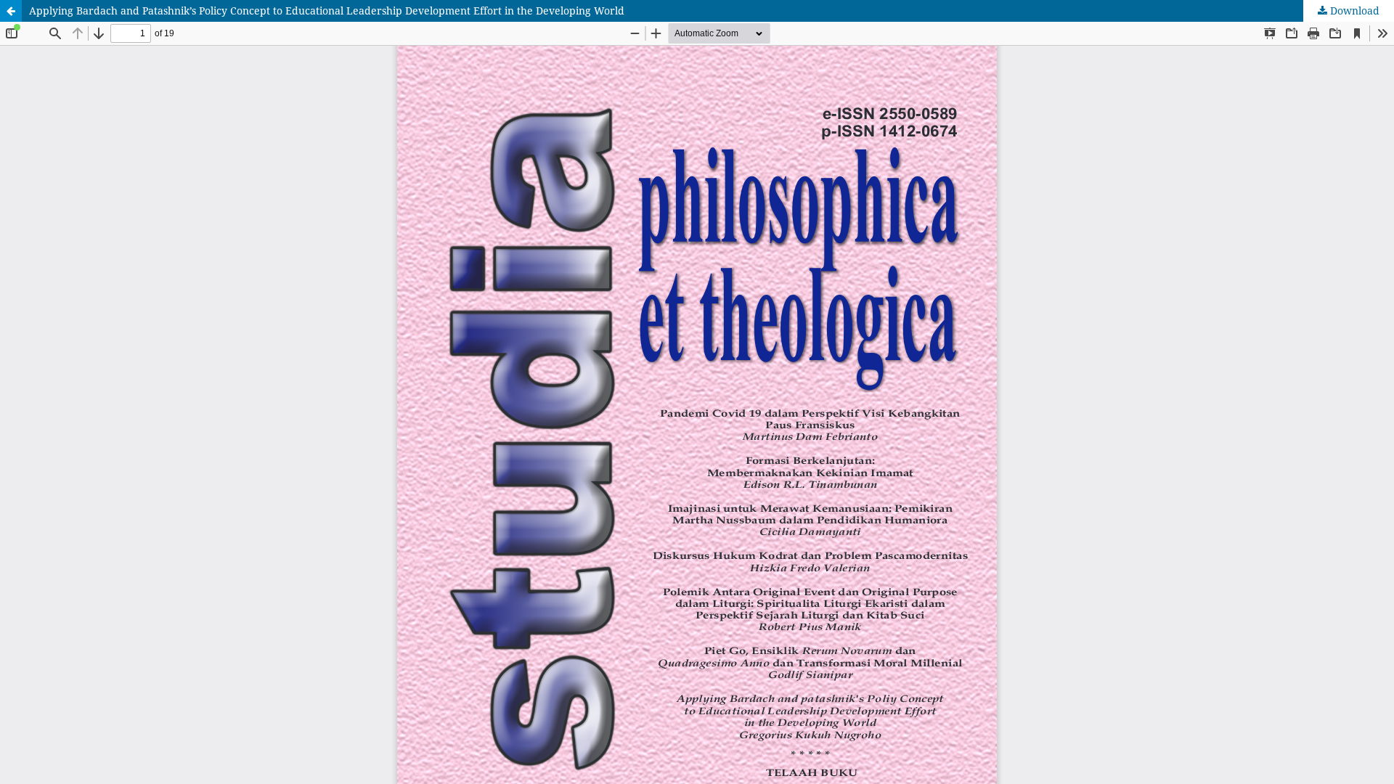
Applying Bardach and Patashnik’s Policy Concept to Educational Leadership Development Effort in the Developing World (326, 10)
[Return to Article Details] (11, 11)
